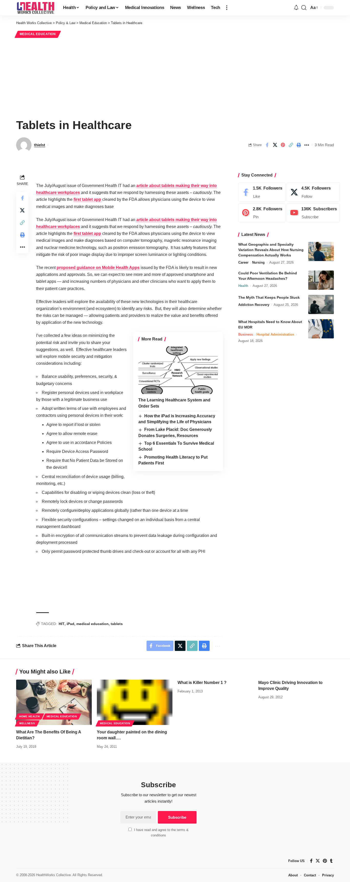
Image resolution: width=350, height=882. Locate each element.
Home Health (29, 716)
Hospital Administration (275, 334)
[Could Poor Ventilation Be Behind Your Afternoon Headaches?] (321, 280)
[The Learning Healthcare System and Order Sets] (178, 370)
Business (245, 334)
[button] (226, 7)
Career (243, 262)
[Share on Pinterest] (282, 145)
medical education (92, 624)
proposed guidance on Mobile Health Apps (98, 267)
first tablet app (87, 199)
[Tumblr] (331, 860)
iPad (70, 624)
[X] (313, 192)
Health (243, 286)
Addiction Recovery (253, 305)
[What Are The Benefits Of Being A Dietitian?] (54, 702)
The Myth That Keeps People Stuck (269, 297)
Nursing (258, 262)
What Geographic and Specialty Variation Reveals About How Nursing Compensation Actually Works (271, 249)
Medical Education (38, 34)
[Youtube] (313, 213)
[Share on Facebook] (267, 145)
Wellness (27, 723)
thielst (39, 145)
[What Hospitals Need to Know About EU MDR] (321, 328)
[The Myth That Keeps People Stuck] (321, 304)
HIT (62, 624)
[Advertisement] (175, 77)
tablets (117, 624)
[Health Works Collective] (35, 7)
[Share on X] (275, 145)
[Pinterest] (261, 213)
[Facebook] (261, 192)
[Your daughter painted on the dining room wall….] (134, 702)
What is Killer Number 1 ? (202, 682)
